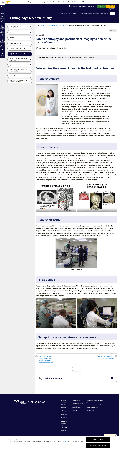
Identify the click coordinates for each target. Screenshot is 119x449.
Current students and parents (70, 13)
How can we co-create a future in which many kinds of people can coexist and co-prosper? (46, 359)
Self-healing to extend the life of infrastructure (106, 357)
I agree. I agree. (98, 439)
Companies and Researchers (86, 13)
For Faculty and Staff (105, 13)
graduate (78, 13)
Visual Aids (84, 6)
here (65, 441)
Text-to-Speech (74, 6)
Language (93, 6)
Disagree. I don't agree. (98, 445)
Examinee (61, 13)
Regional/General (96, 13)
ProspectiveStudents (111, 9)
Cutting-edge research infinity (56, 25)
